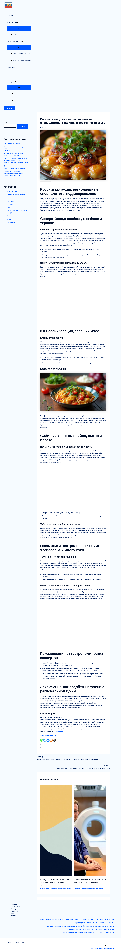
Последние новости (14, 41)
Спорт (15, 34)
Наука (9, 75)
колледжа (59, 731)
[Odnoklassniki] (51, 740)
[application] (18, 22)
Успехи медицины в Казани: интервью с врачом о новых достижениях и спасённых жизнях (90, 882)
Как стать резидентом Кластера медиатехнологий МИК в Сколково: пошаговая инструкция (16, 161)
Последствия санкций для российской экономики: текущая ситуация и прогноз (55, 882)
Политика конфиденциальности (102, 948)
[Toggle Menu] (19, 28)
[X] (54, 740)
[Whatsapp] (41, 740)
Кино (15, 94)
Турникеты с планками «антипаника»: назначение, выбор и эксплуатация (13, 173)
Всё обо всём (12, 22)
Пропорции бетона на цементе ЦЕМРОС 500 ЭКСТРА (94, 923)
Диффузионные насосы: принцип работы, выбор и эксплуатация (90, 929)
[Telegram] (44, 740)
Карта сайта (109, 946)
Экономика (11, 68)
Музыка (15, 101)
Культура (10, 82)
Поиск (5, 122)
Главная (10, 15)
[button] (9, 108)
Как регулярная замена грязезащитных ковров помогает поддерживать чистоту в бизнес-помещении (77, 919)
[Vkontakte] (48, 740)
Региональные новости (21, 53)
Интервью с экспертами (22, 61)
